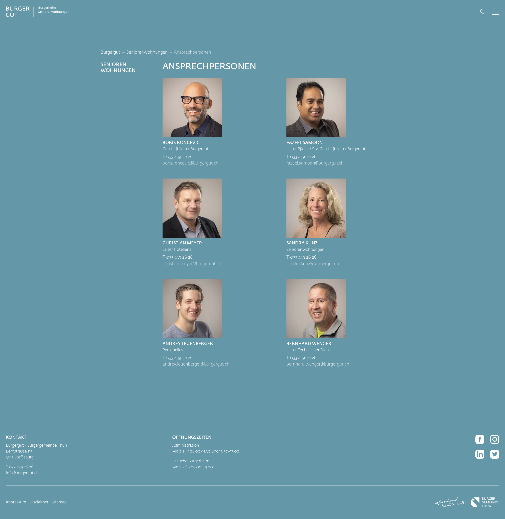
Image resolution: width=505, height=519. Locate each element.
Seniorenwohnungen (147, 52)
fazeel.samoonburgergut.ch (315, 163)
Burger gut (110, 52)
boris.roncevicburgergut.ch (190, 163)
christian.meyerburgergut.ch (192, 264)
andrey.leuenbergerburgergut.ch (196, 364)
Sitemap (59, 502)
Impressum (16, 502)
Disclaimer (38, 502)
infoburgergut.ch (22, 473)
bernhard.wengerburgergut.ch (317, 364)
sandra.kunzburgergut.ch (312, 264)
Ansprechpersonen (192, 52)
